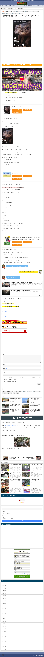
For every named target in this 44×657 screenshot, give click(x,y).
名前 (4, 364)
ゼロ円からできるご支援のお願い (13, 5)
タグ (3, 515)
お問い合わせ (39, 5)
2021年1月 (4, 646)
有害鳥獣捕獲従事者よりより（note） (31, 5)
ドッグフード (9, 13)
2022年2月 (4, 613)
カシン (34, 11)
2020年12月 (4, 649)
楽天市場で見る (27, 109)
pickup (7, 11)
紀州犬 (4, 13)
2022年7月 (4, 600)
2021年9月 (4, 626)
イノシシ (18, 11)
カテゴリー (4, 511)
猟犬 (27, 11)
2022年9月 (4, 595)
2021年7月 (4, 631)
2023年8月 (4, 588)
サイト (4, 372)
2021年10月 (4, 623)
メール (5, 368)
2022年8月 (4, 598)
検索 (22, 520)
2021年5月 (4, 636)
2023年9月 (4, 585)
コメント (5, 354)
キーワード (4, 507)
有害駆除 (23, 11)
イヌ (30, 11)
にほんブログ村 (5, 311)
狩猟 (3, 11)
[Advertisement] (22, 55)
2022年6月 (4, 603)
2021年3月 (4, 641)
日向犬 (38, 11)
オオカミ (14, 13)
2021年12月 (4, 618)
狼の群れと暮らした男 (16, 106)
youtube (11, 11)
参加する (29, 574)
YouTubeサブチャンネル (22, 5)
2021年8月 (4, 628)
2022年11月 (4, 590)
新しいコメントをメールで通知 (10, 379)
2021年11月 (4, 621)
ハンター (21, 13)
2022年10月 (4, 593)
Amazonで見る (17, 109)
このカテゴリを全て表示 (22, 573)
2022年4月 (4, 608)
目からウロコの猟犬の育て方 (4, 5)
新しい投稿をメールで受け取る (10, 381)
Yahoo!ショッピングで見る (17, 112)
